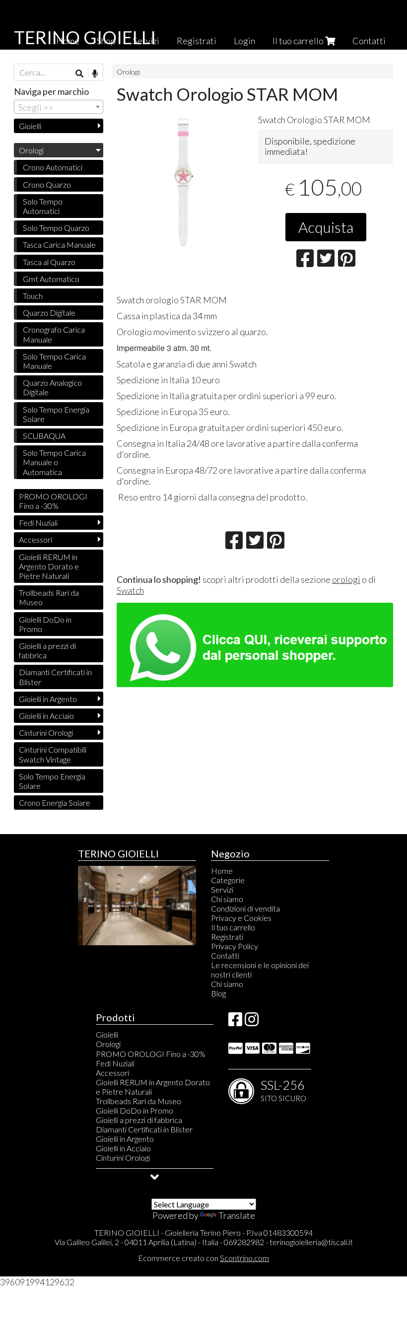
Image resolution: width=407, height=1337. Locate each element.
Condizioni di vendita (245, 908)
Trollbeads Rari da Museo (49, 597)
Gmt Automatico (51, 278)
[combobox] (58, 107)
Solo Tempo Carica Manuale (54, 361)
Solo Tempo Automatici (43, 206)
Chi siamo (227, 899)
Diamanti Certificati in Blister (55, 676)
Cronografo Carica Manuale (54, 334)
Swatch (130, 590)
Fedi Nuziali (38, 522)
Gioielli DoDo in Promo (45, 624)
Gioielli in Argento (48, 699)
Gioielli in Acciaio (46, 715)
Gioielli (30, 126)
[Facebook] (235, 1022)
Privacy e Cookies (241, 917)
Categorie (228, 880)
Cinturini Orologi (46, 732)
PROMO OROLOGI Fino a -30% (53, 501)
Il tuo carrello (298, 40)
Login (244, 40)
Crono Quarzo (47, 184)
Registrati (196, 40)
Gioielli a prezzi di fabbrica (47, 650)
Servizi (222, 889)
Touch (33, 295)
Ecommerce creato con (203, 1258)
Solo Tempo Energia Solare (56, 414)
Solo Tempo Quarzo (56, 227)
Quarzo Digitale (49, 312)
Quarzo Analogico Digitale (52, 387)
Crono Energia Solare (54, 802)
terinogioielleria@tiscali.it (311, 1242)
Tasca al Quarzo (49, 262)
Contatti (369, 40)
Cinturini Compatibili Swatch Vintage (52, 754)
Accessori (35, 539)
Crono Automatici (52, 167)
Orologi (128, 72)
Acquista (325, 227)
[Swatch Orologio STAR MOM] (184, 181)
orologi (346, 579)
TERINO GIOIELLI (85, 37)
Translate (236, 1215)
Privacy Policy (234, 946)
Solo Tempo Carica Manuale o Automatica (54, 462)
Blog (218, 993)
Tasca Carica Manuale (59, 244)
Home (222, 870)
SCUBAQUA (44, 435)
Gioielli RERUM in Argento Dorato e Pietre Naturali (49, 566)
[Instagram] (252, 1022)
